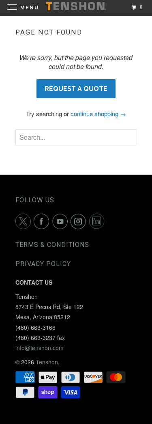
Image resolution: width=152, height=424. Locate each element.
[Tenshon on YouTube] (61, 221)
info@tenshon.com (39, 348)
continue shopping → (98, 113)
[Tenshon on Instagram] (80, 221)
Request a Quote (76, 89)
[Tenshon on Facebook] (43, 221)
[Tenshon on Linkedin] (98, 221)
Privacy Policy (43, 264)
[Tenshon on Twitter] (24, 221)
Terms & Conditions (52, 245)
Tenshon (47, 362)
